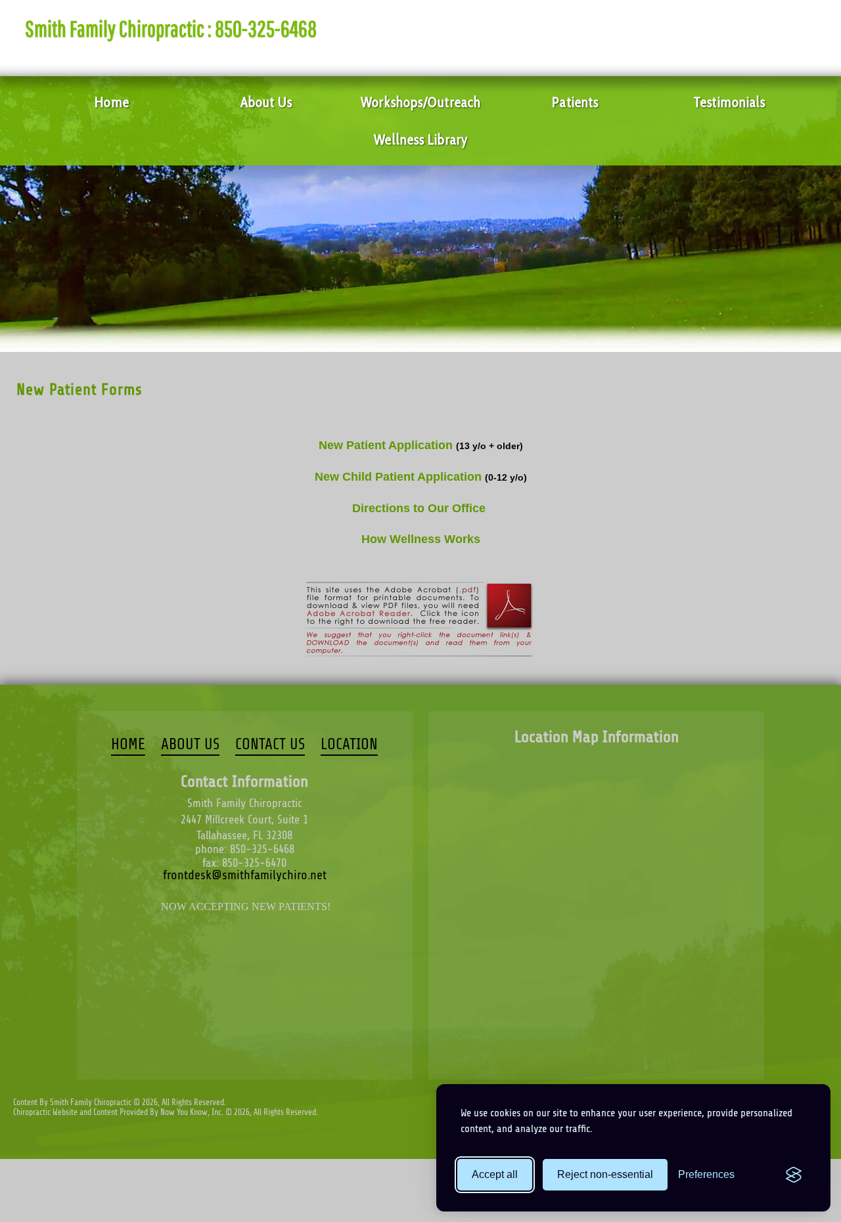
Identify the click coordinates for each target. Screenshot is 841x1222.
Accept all (495, 1174)
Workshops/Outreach (421, 102)
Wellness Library (421, 139)
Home (112, 102)
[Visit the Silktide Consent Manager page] (793, 1174)
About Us (266, 102)
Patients (575, 102)
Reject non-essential (605, 1174)
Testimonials (729, 102)
